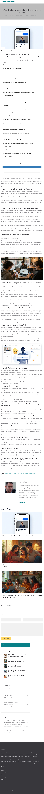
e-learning (25, 722)
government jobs (7, 726)
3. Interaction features (7, 85)
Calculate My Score (22, 167)
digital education (24, 473)
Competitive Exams (8, 709)
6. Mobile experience (7, 115)
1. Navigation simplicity (8, 64)
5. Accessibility (6, 105)
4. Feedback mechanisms (8, 95)
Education (7, 688)
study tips (19, 724)
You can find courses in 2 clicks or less (11, 72)
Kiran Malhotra (6, 50)
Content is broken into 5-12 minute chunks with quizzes (14, 82)
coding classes (20, 722)
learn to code (14, 726)
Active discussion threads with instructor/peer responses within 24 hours (18, 92)
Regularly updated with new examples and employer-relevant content (18, 143)
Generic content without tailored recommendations (14, 129)
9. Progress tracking (7, 146)
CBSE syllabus (7, 722)
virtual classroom (15, 728)
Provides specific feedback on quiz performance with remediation (17, 102)
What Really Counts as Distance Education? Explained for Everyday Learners (21, 565)
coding (15, 724)
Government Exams (8, 704)
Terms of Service (4, 772)
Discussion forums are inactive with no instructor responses (16, 88)
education (26, 726)
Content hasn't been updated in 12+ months (12, 139)
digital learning (7, 732)
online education (10, 724)
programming (20, 726)
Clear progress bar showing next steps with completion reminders (17, 153)
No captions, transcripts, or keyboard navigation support (15, 109)
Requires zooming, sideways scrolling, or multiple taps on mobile (17, 119)
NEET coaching (13, 720)
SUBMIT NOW (6, 638)
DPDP (2, 779)
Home (7, 15)
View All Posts (22, 502)
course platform (32, 473)
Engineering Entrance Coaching (11, 702)
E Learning (7, 693)
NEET (5, 724)
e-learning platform (9, 473)
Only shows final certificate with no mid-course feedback (15, 99)
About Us (3, 770)
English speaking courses (9, 730)
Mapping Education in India (9, 1)
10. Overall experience (7, 156)
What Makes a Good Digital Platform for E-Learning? (17, 536)
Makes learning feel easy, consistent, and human (13, 163)
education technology (19, 730)
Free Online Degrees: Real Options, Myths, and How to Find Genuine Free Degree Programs (22, 596)
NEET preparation (8, 728)
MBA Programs (8, 697)
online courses (7, 720)
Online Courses (8, 706)
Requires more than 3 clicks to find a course (12, 68)
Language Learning (9, 695)
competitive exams (21, 720)
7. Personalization (6, 125)
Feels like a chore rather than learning (11, 160)
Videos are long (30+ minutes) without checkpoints (14, 78)
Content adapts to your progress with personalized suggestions (16, 133)
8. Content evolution (7, 136)
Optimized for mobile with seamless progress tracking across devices (18, 123)
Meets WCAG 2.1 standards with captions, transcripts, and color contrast (18, 112)
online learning (17, 473)
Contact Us (3, 777)
